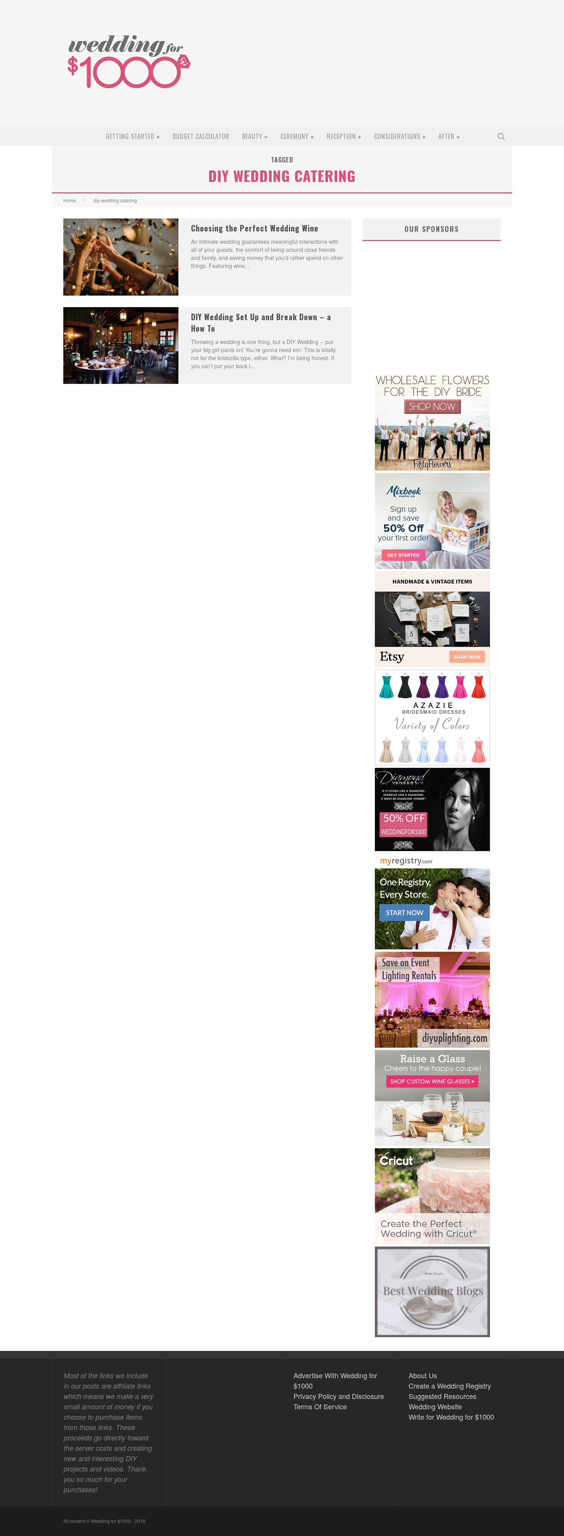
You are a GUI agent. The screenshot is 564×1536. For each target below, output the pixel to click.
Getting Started (130, 136)
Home (69, 200)
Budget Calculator (201, 136)
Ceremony (294, 136)
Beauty (252, 136)
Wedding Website (435, 1406)
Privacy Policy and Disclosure (339, 1396)
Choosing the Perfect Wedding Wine (254, 228)
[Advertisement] (368, 69)
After (447, 136)
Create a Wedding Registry (450, 1386)
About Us (423, 1375)
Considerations (397, 136)
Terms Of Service (320, 1406)
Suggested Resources (443, 1396)
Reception (341, 136)
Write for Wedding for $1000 (451, 1417)
